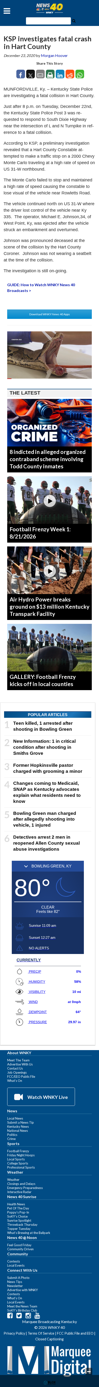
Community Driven (20, 1249)
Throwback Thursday (22, 1224)
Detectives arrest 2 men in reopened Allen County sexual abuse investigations (46, 843)
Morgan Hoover (54, 55)
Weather (13, 1180)
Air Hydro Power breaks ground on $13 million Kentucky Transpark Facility (49, 606)
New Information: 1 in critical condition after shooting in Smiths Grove (44, 747)
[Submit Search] (74, 20)
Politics (12, 1135)
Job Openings (17, 1072)
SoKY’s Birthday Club (22, 1310)
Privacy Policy (14, 1333)
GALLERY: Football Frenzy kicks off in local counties (43, 680)
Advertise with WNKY (22, 1290)
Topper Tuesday (19, 1229)
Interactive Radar (19, 1192)
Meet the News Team (22, 1306)
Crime (11, 1139)
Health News (16, 1204)
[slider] (49, 378)
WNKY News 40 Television (49, 8)
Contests (13, 1261)
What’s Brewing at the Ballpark (28, 1233)
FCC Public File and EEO (75, 1333)
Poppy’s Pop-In (18, 1212)
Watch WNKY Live (47, 1097)
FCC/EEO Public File (21, 1076)
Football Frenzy (18, 1151)
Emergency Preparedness (25, 1188)
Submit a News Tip (20, 1122)
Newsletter (15, 1286)
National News (17, 1131)
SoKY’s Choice (17, 1216)
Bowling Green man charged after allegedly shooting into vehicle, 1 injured (44, 819)
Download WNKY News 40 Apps (49, 314)
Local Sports (16, 1159)
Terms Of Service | (42, 1333)
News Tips (14, 1282)
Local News (15, 1118)
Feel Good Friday (19, 1245)
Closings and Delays (21, 1184)
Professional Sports (21, 1167)
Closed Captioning (49, 1339)
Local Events (16, 1265)
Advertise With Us (20, 1064)
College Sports (17, 1163)
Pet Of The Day (18, 1208)
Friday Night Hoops (21, 1155)
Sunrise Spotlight (19, 1220)
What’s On (14, 1081)
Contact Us (15, 1068)
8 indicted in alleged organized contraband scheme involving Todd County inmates (48, 459)
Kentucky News (18, 1126)
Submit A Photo (18, 1278)
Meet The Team (18, 1060)
